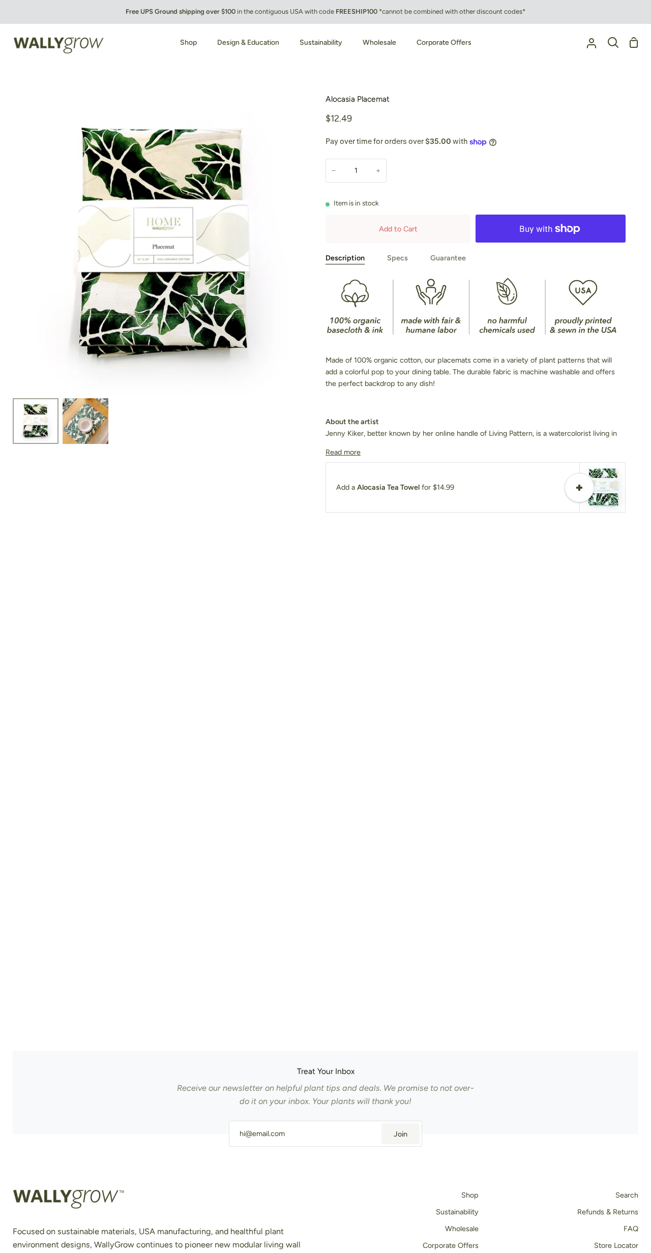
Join (400, 1134)
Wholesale (462, 1228)
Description (345, 257)
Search (626, 1195)
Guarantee (448, 257)
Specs (397, 257)
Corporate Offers (451, 1245)
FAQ (631, 1228)
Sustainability (457, 1211)
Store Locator (616, 1245)
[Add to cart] (579, 487)
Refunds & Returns (607, 1211)
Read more (343, 452)
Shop (470, 1195)
